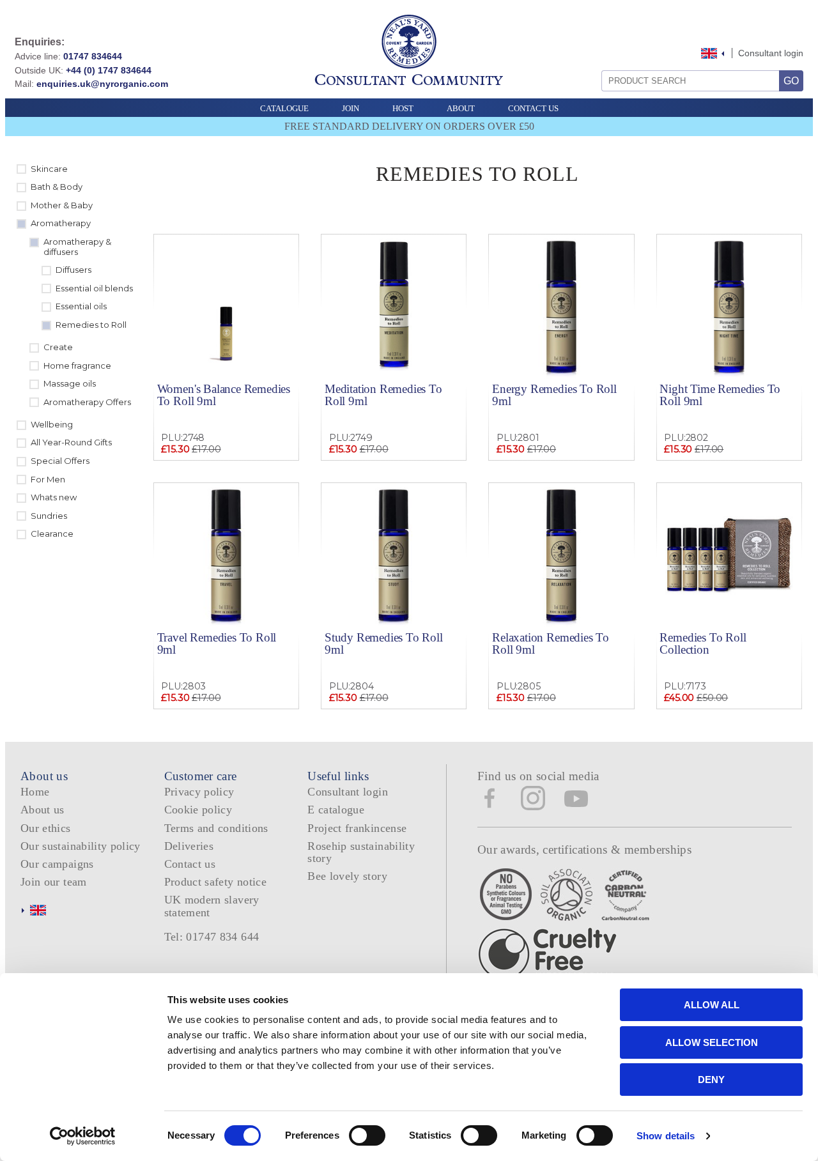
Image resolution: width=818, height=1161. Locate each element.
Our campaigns (57, 863)
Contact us (190, 863)
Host (402, 108)
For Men (48, 479)
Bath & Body (56, 186)
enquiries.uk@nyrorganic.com (102, 84)
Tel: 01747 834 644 (211, 936)
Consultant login (770, 53)
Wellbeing (52, 424)
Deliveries (189, 846)
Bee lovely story (347, 876)
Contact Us (533, 108)
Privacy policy (199, 791)
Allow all (711, 1004)
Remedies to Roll (91, 324)
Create (58, 347)
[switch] (367, 1135)
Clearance (52, 533)
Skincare (49, 169)
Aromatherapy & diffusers (77, 246)
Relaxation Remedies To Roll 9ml (550, 643)
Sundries (49, 516)
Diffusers (73, 270)
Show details (666, 1135)
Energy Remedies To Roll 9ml (554, 395)
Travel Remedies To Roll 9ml (217, 643)
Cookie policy (198, 809)
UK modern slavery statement (211, 905)
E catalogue (335, 809)
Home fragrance (77, 365)
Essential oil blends (94, 288)
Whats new (54, 497)
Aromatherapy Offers (87, 402)
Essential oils (81, 306)
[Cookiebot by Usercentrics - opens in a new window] (83, 1136)
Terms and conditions (216, 828)
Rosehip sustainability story (361, 852)
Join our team (53, 881)
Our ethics (45, 828)
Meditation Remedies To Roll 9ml (383, 395)
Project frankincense (356, 828)
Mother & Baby (62, 205)
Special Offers (60, 461)
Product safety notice (215, 881)
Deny (711, 1079)
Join (350, 108)
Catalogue (284, 108)
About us (42, 809)
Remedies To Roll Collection (703, 643)
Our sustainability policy (80, 846)
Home (34, 791)
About (461, 108)
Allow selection (711, 1042)
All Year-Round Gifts (71, 442)
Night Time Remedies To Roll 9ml (720, 395)
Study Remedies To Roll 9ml (384, 643)
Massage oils (69, 383)
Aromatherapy (61, 223)
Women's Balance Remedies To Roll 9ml (223, 395)
